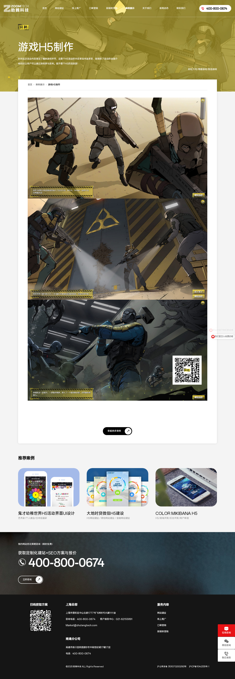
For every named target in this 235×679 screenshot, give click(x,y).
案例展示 (40, 84)
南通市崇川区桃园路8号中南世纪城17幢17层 (88, 647)
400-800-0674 (66, 562)
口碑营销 (161, 625)
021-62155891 (124, 619)
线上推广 (161, 619)
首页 (30, 84)
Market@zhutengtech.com (81, 625)
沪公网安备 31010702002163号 (171, 666)
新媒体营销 (162, 631)
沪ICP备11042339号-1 (199, 666)
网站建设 (161, 613)
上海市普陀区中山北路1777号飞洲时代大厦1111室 (91, 613)
